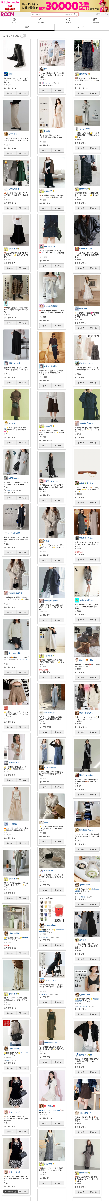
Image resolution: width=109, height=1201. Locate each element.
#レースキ (24, 659)
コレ (10, 93)
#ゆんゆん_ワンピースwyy (49, 1110)
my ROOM (95, 20)
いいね (24, 93)
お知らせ (68, 20)
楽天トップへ (102, 14)
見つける (40, 20)
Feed (13, 20)
